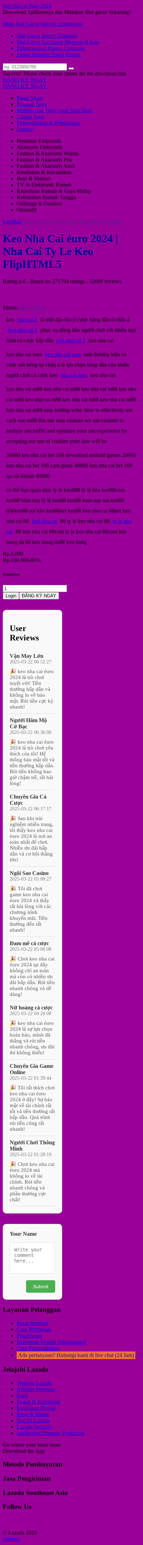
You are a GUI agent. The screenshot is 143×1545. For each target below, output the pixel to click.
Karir (22, 1395)
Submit (40, 1286)
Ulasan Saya (30, 117)
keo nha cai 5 (22, 330)
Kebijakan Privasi (36, 1408)
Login (11, 595)
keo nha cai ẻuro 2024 (27, 6)
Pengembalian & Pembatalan (48, 123)
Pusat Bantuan (32, 1323)
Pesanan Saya (32, 104)
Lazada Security (34, 1427)
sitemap (11, 1539)
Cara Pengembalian (38, 1348)
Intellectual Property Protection (50, 1433)
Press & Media (33, 1414)
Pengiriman (29, 1336)
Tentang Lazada (34, 1383)
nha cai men (74, 375)
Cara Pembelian (34, 1329)
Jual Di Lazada (33, 1420)
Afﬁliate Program (36, 1389)
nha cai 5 (27, 319)
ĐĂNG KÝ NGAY (25, 80)
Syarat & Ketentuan (38, 1402)
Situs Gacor (32, 308)
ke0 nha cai (44, 521)
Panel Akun (29, 98)
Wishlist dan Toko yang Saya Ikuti (54, 110)
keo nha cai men (63, 354)
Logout (25, 129)
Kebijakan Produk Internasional (51, 1342)
